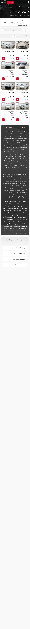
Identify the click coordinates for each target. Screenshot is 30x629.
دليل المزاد (10, 15)
